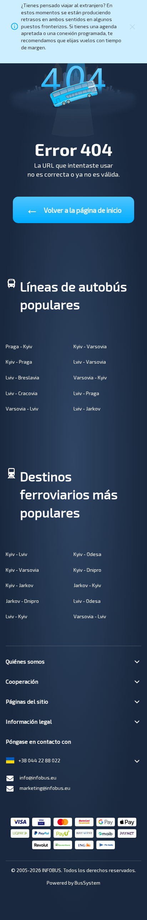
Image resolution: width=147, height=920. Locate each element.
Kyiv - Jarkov (19, 585)
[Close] (132, 26)
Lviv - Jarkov (87, 408)
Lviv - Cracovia (21, 393)
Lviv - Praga (86, 393)
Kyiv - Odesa (87, 554)
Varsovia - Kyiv (90, 377)
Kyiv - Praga (19, 362)
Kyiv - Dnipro (87, 570)
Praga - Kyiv (19, 346)
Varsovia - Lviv (22, 408)
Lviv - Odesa (87, 601)
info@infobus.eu (38, 777)
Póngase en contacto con (38, 741)
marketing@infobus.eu (45, 788)
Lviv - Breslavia (22, 377)
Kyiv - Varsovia (90, 346)
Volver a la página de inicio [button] (74, 208)
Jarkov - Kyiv (87, 585)
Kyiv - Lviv (16, 554)
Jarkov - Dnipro (22, 601)
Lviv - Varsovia (90, 362)
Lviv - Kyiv (16, 616)
